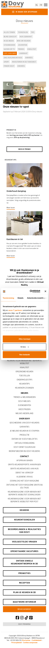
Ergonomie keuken (24, 371)
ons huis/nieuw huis (13, 58)
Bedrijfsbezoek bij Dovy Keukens (24, 451)
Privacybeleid (16, 643)
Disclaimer (26, 640)
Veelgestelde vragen (24, 541)
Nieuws (24, 393)
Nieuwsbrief (25, 609)
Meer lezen (11, 208)
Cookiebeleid (36, 640)
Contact (24, 456)
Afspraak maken (24, 460)
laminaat (23, 53)
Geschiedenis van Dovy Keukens (24, 422)
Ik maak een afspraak (26, 12)
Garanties (24, 427)
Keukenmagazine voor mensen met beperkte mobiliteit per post (24, 500)
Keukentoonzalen (24, 519)
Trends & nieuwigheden (24, 397)
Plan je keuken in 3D (24, 592)
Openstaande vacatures (24, 551)
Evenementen (24, 405)
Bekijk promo (24, 149)
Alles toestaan (24, 339)
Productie (24, 435)
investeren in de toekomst (24, 62)
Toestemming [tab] (8, 298)
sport (6, 62)
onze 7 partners (15, 310)
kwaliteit (31, 49)
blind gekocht (10, 37)
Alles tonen (9, 32)
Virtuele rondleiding (24, 443)
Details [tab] (20, 298)
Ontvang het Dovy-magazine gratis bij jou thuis (24, 486)
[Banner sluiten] (45, 291)
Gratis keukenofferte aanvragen (24, 464)
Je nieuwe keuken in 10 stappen (24, 431)
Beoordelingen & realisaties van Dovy (24, 530)
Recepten (24, 583)
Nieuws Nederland (24, 413)
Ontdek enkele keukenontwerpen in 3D (24, 562)
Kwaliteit (24, 367)
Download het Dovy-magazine (24, 481)
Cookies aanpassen (30, 643)
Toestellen (24, 375)
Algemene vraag (24, 476)
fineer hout (9, 66)
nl (37, 5)
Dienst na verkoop (24, 472)
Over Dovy (24, 418)
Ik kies (23, 347)
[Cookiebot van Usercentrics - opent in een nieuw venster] (30, 291)
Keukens (24, 510)
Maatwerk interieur (24, 602)
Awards (21, 66)
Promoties (24, 573)
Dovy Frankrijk (24, 624)
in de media (9, 41)
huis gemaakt (26, 37)
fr (41, 5)
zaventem (22, 45)
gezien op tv (9, 49)
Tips (32, 32)
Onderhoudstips (24, 379)
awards (29, 58)
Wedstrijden (24, 409)
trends (21, 49)
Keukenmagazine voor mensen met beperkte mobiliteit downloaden (24, 493)
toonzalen (23, 32)
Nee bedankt (24, 355)
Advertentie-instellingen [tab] (37, 298)
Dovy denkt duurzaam (24, 447)
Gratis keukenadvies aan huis (24, 468)
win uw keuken (23, 41)
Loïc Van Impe (10, 53)
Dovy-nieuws (24, 401)
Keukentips (24, 383)
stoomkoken (9, 45)
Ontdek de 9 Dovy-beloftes (24, 439)
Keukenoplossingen (24, 388)
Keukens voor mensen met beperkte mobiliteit (24, 362)
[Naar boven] (41, 642)
